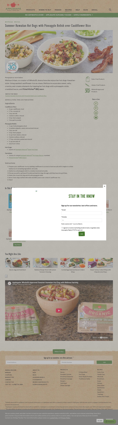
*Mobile (64, 217)
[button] (104, 186)
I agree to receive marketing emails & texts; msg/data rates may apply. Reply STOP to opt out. (80, 229)
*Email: (63, 210)
